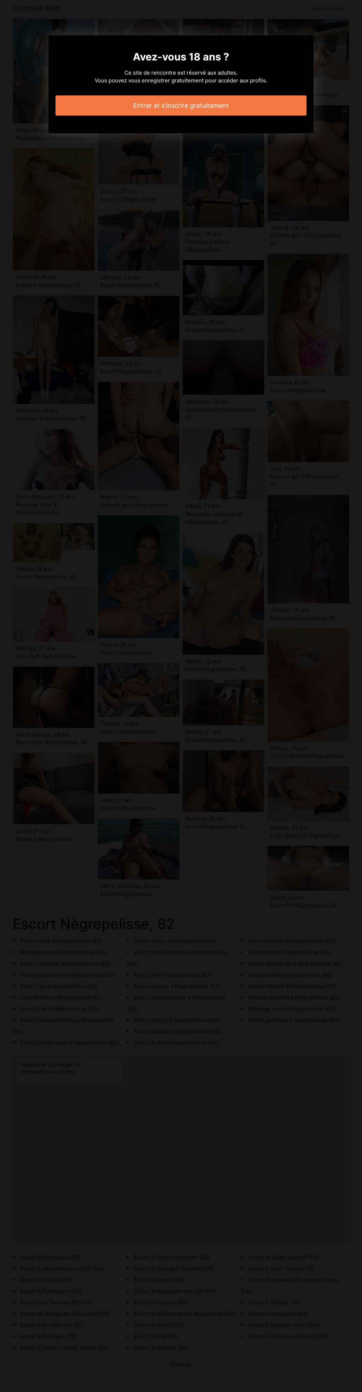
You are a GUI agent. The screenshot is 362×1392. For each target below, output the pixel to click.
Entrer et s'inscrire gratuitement (181, 105)
